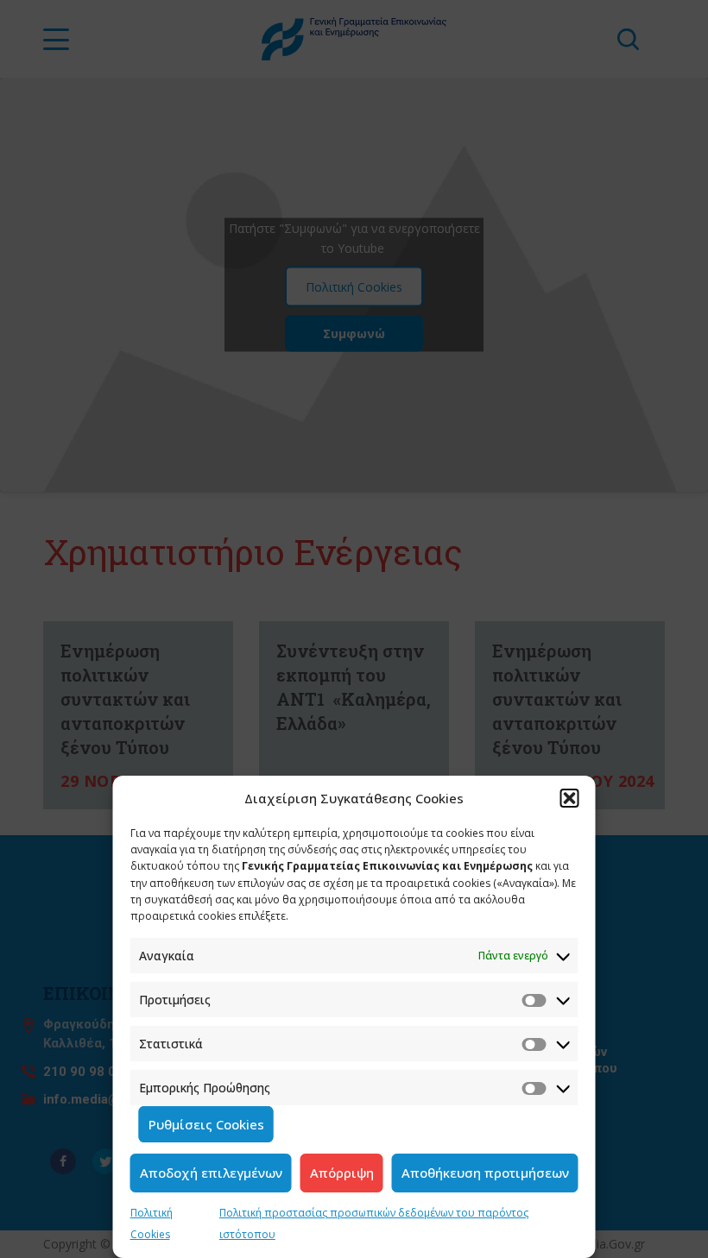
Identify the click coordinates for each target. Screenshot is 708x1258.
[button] (569, 798)
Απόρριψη (342, 1172)
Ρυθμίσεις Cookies (206, 1124)
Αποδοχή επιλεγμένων (211, 1172)
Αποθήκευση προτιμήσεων (485, 1172)
